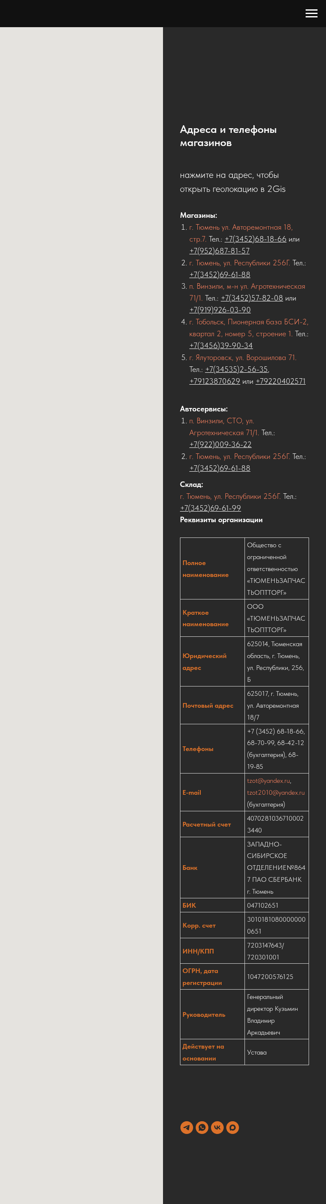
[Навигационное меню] (312, 13)
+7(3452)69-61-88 (219, 274)
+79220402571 (281, 381)
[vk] (217, 1127)
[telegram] (186, 1127)
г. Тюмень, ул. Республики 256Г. (239, 262)
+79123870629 (214, 381)
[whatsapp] (202, 1127)
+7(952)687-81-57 (219, 250)
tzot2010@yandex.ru (276, 792)
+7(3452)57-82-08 (252, 297)
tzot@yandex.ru (268, 780)
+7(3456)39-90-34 (221, 345)
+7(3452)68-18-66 (256, 238)
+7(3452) (195, 508)
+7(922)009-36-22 (220, 444)
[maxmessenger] (232, 1127)
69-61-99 (225, 508)
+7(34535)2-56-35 (236, 369)
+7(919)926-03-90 (220, 309)
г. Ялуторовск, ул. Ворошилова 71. (243, 357)
